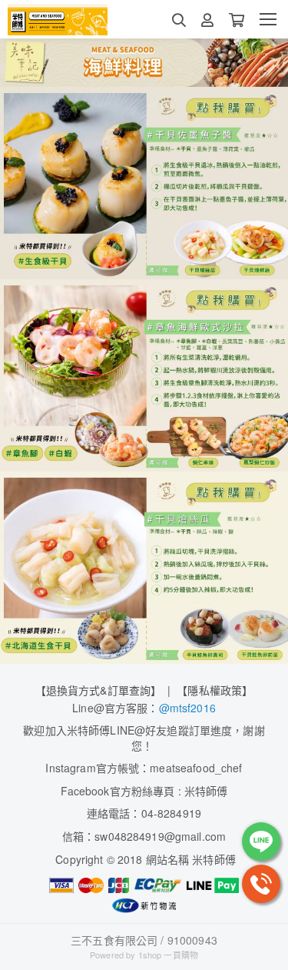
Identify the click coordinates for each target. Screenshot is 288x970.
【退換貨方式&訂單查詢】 (98, 690)
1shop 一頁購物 (168, 954)
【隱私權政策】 (215, 690)
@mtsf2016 (187, 707)
